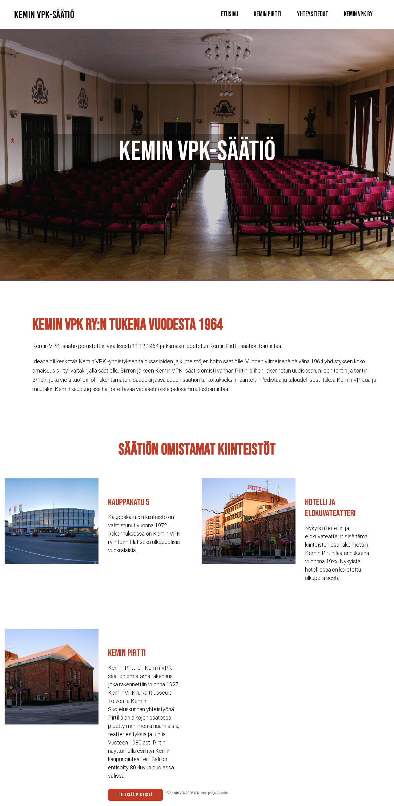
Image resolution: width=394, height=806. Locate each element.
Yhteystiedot (312, 14)
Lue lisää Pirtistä (134, 795)
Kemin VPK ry (358, 14)
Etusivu (229, 14)
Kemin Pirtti (267, 14)
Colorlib (222, 793)
